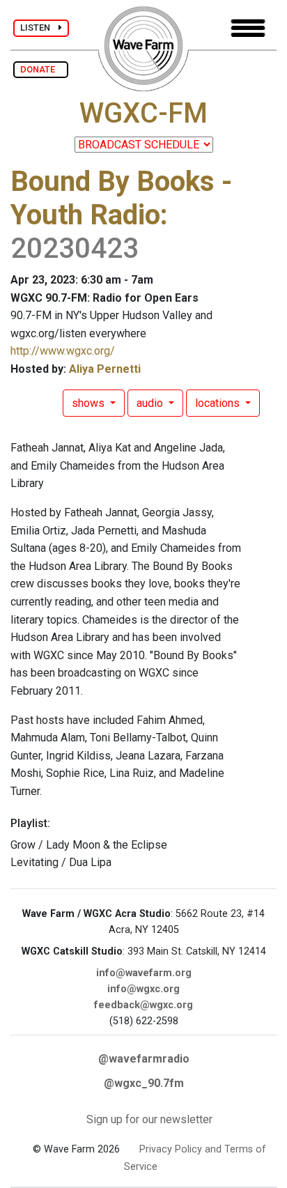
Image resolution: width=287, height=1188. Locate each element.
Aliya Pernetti (105, 369)
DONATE (40, 69)
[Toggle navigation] (248, 28)
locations (218, 403)
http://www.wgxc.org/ (62, 350)
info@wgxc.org (143, 989)
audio (151, 403)
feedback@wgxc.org (143, 1005)
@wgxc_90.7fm (144, 1083)
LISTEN (39, 27)
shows (89, 403)
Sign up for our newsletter (149, 1119)
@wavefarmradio (143, 1058)
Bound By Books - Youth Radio (121, 198)
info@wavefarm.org (144, 973)
